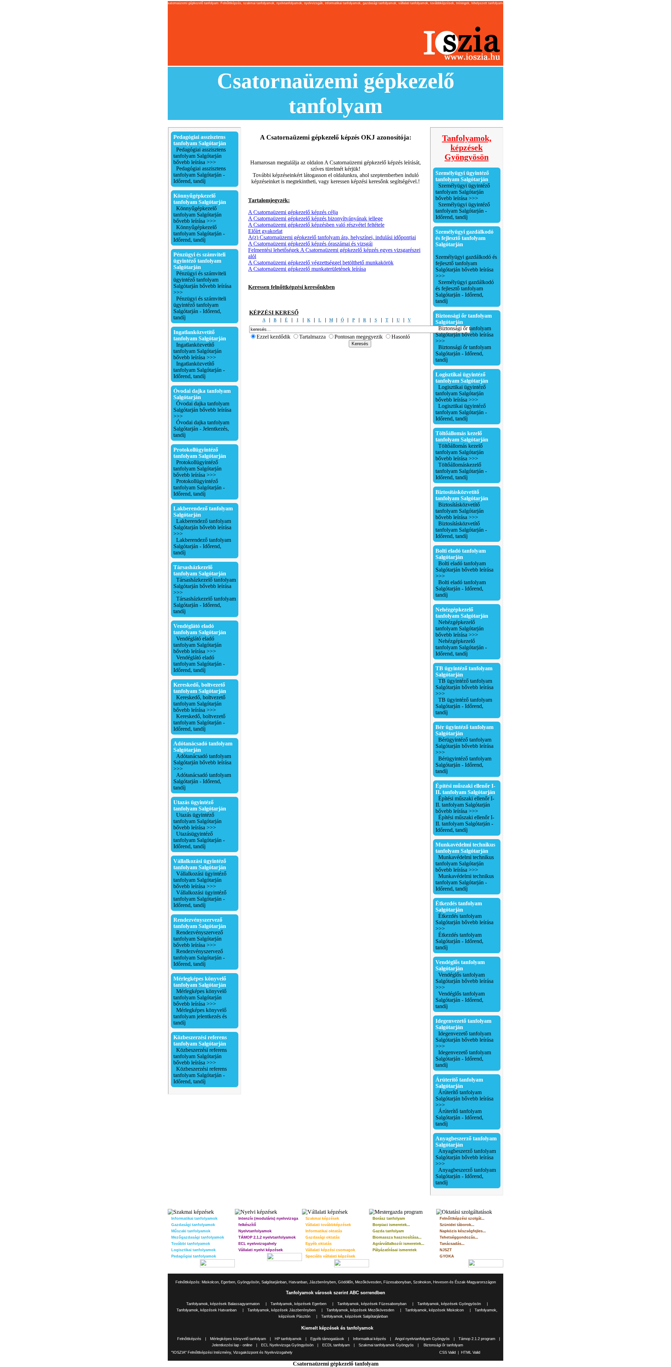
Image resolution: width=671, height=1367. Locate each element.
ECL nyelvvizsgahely (257, 1243)
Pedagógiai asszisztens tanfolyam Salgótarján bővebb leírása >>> (199, 156)
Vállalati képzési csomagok (330, 1250)
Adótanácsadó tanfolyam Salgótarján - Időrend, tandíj (202, 781)
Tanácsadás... (452, 1243)
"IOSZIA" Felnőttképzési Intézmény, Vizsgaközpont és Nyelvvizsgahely (232, 1352)
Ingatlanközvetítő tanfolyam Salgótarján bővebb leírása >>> (197, 351)
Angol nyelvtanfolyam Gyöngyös (422, 1339)
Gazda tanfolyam (388, 1231)
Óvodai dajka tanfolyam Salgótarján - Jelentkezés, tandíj (201, 428)
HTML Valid (470, 1352)
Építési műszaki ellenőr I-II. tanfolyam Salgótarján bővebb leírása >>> (464, 804)
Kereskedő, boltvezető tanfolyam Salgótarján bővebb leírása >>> (199, 703)
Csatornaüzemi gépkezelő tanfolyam (335, 1364)
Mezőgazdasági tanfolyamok (197, 1237)
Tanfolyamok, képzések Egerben (298, 1304)
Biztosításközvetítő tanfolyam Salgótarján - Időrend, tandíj (461, 529)
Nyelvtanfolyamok (255, 1231)
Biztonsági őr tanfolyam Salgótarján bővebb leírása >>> (464, 334)
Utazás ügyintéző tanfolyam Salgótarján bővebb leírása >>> (197, 821)
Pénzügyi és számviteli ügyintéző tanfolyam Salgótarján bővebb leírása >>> (202, 282)
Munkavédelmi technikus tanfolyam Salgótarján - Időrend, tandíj (464, 882)
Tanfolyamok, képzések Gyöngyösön (449, 1304)
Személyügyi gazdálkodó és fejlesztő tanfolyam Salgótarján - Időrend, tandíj (464, 291)
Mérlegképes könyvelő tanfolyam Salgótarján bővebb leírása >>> (199, 997)
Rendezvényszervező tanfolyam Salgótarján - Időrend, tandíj (199, 957)
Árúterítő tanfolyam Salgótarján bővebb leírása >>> (464, 1098)
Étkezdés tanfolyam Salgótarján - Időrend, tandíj (459, 941)
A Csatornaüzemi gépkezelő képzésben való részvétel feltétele (316, 225)
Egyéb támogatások (327, 1339)
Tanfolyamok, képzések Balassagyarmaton (223, 1304)
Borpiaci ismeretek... (391, 1225)
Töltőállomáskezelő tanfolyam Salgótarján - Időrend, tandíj (461, 471)
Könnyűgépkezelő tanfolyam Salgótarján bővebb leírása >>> (197, 214)
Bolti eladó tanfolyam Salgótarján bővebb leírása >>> (464, 569)
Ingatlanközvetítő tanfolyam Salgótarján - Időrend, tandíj (199, 370)
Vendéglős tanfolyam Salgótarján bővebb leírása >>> (464, 981)
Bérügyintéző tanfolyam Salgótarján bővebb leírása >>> (464, 746)
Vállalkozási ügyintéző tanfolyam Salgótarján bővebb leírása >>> (199, 880)
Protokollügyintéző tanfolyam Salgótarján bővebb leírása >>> (197, 468)
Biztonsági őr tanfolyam (443, 1345)
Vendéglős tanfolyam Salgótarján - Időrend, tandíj (460, 1000)
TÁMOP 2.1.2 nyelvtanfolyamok (267, 1237)
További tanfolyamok (190, 1243)
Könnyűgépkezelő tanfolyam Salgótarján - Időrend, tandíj (199, 233)
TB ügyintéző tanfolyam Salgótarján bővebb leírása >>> (464, 687)
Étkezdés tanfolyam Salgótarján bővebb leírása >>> (464, 922)
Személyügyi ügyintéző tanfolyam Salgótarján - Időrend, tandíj (462, 210)
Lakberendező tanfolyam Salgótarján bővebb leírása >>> (202, 527)
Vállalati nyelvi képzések (260, 1250)
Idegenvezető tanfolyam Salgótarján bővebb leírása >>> (464, 1039)
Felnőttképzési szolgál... (462, 1218)
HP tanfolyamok (288, 1339)
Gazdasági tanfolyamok (193, 1225)
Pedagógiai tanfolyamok (193, 1256)
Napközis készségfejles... (463, 1231)
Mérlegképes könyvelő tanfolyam (238, 1339)
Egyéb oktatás (318, 1243)
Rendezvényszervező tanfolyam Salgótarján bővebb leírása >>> (198, 938)
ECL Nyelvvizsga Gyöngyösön (288, 1345)
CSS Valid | (450, 1352)
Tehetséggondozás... (459, 1237)
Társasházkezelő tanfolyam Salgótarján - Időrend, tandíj (204, 605)
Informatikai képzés (369, 1339)
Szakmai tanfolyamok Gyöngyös (386, 1345)
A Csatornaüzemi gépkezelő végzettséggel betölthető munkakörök (321, 262)
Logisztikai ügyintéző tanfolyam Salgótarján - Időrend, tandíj (461, 412)
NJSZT (446, 1250)
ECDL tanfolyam (336, 1345)
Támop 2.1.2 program (477, 1339)
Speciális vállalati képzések (330, 1256)
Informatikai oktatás (323, 1231)
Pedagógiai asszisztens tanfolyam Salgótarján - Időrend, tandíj (199, 174)
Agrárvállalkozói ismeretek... (398, 1243)
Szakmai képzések (322, 1218)
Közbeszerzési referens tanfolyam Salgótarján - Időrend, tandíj (200, 1075)
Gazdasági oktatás (322, 1237)
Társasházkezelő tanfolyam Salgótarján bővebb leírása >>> (204, 586)
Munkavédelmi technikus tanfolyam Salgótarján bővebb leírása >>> (464, 863)
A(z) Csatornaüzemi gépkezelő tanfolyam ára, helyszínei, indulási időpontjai (332, 237)
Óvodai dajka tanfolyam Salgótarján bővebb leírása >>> (202, 410)
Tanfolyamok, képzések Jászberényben (281, 1310)
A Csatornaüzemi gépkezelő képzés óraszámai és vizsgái (310, 244)
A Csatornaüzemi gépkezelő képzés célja (293, 212)
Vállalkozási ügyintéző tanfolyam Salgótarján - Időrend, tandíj (199, 899)
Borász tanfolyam (389, 1218)
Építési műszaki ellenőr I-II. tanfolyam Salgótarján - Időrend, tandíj (464, 823)
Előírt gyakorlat (265, 231)
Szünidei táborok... (457, 1225)
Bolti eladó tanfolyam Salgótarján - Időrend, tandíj (460, 588)
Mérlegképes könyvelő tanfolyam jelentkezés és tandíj (200, 1016)
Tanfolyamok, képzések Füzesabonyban (371, 1304)
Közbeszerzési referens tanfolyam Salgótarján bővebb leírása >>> (200, 1056)
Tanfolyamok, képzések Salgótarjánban (354, 1316)
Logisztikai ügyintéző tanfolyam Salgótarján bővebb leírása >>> (460, 393)
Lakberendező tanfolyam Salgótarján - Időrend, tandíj (202, 546)
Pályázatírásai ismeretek (395, 1250)
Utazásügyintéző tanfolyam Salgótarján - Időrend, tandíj (199, 840)
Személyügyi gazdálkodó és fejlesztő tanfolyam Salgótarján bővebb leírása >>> (466, 266)
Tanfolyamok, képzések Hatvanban (206, 1310)
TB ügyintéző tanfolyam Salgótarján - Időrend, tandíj (463, 706)
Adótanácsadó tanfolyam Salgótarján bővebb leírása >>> (202, 762)
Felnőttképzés (189, 1339)
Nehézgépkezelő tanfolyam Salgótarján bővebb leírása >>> (459, 628)
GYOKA (447, 1256)
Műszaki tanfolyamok (190, 1231)
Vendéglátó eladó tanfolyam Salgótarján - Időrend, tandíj (199, 663)
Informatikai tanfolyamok (194, 1218)
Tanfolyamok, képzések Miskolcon (434, 1310)
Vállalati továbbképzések (328, 1225)
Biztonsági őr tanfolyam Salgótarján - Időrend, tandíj (463, 353)
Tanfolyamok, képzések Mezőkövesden (360, 1310)
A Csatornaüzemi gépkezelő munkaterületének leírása (307, 269)
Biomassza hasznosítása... (397, 1237)
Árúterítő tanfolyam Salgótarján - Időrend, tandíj (459, 1117)
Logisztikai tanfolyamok (193, 1250)
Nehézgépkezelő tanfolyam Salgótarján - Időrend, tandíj (461, 647)
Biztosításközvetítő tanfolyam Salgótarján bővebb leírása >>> (459, 511)
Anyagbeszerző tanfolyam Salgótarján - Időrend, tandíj (465, 1176)
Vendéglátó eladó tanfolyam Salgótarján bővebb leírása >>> (197, 645)
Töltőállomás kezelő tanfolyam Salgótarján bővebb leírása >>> (459, 452)
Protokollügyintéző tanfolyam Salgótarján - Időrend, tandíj (199, 487)
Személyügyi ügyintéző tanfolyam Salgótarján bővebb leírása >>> (462, 192)
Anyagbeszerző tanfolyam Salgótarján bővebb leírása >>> (465, 1157)
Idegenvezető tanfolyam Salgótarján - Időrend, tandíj (463, 1058)
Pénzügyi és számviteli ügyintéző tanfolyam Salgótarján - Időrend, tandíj (199, 308)
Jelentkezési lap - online (232, 1345)
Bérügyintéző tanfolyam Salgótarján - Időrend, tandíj (463, 765)
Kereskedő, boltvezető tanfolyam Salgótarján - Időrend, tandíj (199, 722)
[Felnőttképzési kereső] (360, 343)
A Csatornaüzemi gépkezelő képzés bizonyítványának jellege (315, 218)
